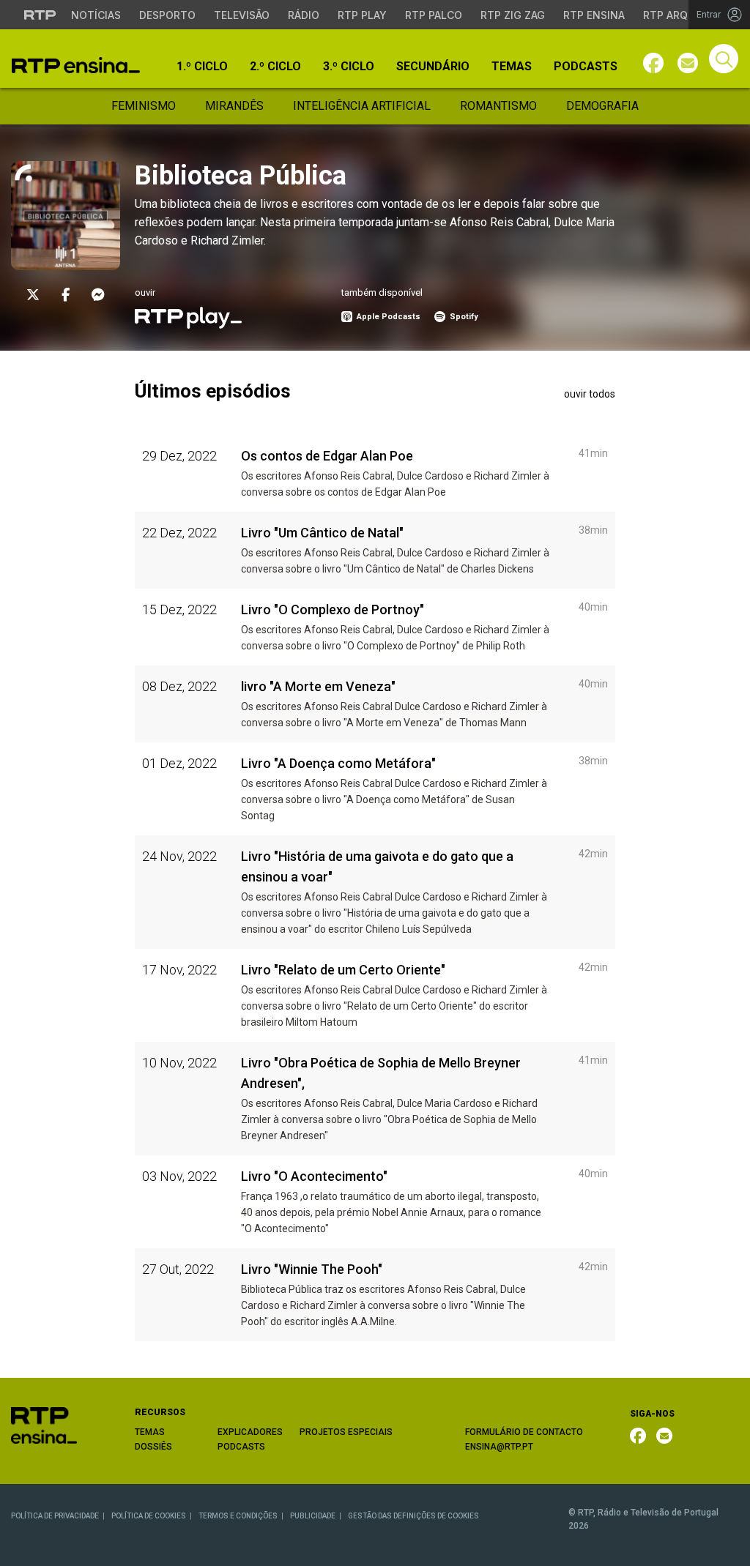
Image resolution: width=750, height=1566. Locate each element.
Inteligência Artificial (362, 106)
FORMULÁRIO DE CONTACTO (524, 1432)
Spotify (463, 316)
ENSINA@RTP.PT (499, 1447)
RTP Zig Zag (512, 15)
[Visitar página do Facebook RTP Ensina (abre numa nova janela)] (653, 63)
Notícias (96, 15)
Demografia (602, 106)
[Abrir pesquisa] (723, 58)
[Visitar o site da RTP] (40, 14)
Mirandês (234, 106)
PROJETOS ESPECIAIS (346, 1432)
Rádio (303, 15)
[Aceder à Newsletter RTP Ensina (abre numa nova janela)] (687, 63)
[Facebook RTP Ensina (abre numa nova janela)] (638, 1436)
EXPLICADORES (250, 1432)
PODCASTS (241, 1447)
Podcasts (585, 66)
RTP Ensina (594, 15)
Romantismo (498, 106)
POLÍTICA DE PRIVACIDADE (55, 1516)
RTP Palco (433, 15)
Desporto (167, 15)
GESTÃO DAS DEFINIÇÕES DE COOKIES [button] (413, 1516)
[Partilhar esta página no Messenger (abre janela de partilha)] (98, 294)
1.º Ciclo (202, 66)
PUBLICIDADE (312, 1516)
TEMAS (150, 1432)
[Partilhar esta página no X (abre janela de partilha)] (33, 294)
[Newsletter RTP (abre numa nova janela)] (664, 1436)
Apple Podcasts (387, 316)
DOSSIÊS (153, 1447)
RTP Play (362, 15)
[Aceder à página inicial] (76, 65)
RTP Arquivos (681, 15)
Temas (511, 66)
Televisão (242, 15)
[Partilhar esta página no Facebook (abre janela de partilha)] (66, 294)
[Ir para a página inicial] (44, 1424)
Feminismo (143, 106)
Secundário (432, 66)
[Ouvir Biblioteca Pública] (188, 317)
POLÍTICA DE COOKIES (148, 1516)
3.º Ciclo (348, 66)
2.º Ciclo (275, 66)
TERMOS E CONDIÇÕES (238, 1516)
